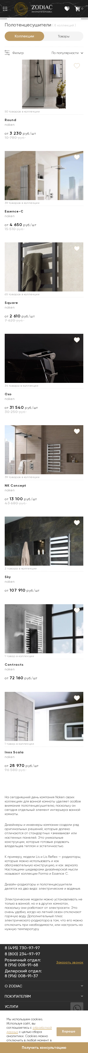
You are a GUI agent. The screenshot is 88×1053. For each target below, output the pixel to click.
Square (11, 303)
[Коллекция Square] (44, 266)
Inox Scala (14, 752)
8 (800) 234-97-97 (22, 953)
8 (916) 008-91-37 (21, 975)
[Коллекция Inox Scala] (44, 716)
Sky (8, 577)
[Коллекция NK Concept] (44, 449)
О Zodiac (13, 986)
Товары (63, 36)
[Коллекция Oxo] (44, 358)
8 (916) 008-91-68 (21, 964)
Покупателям (18, 996)
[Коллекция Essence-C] (44, 175)
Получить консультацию (44, 1047)
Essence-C (14, 211)
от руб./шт (20, 133)
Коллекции (24, 36)
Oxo (8, 394)
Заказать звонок (69, 962)
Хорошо (68, 1031)
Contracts (14, 665)
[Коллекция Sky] (44, 541)
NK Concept (15, 486)
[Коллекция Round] (44, 84)
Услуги (11, 1006)
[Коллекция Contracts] (44, 628)
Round (10, 120)
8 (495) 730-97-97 (22, 947)
